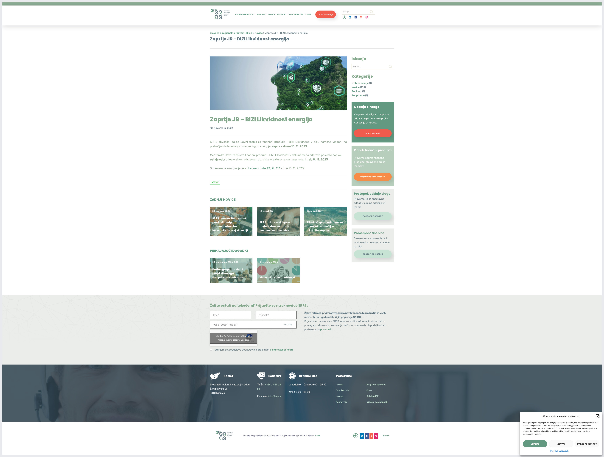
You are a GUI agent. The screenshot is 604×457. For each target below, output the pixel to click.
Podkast (357, 91)
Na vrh (386, 436)
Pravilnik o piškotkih (559, 451)
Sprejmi (535, 443)
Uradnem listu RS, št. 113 (263, 168)
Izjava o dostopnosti (377, 402)
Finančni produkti (245, 14)
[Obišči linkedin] (350, 17)
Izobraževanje (360, 83)
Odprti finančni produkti (372, 177)
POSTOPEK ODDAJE (373, 216)
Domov (339, 384)
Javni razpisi (342, 390)
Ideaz (317, 436)
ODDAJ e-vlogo (325, 14)
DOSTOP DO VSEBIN (373, 254)
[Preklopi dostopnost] (344, 17)
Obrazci (261, 14)
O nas (308, 14)
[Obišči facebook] (355, 17)
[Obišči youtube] (361, 17)
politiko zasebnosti (281, 349)
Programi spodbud (376, 384)
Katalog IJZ (372, 396)
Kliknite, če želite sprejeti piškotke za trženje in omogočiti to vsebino (234, 338)
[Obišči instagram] (366, 17)
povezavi (325, 329)
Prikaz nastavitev (587, 443)
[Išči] (371, 12)
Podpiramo (358, 95)
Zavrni (561, 443)
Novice (271, 14)
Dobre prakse (295, 14)
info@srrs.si (275, 396)
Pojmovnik (341, 402)
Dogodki (281, 14)
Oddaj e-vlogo (373, 133)
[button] (597, 416)
